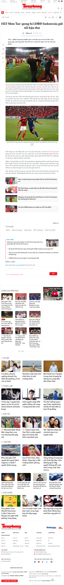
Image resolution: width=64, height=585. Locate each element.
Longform (51, 532)
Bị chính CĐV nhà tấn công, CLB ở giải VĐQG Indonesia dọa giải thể (31, 249)
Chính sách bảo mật (16, 567)
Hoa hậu (50, 543)
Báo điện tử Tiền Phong (32, 6)
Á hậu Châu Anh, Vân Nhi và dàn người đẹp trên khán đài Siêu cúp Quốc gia (31, 433)
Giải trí (6, 414)
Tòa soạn (4, 550)
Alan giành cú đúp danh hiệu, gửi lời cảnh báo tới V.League (20, 322)
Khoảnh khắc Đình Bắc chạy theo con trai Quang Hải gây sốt (10, 433)
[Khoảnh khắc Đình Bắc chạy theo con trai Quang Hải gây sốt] (11, 422)
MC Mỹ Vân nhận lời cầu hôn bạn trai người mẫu (52, 432)
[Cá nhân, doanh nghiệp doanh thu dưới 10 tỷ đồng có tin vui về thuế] (11, 366)
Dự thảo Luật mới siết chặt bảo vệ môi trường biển (31, 376)
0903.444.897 (6, 561)
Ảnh (26, 532)
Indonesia (39, 87)
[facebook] (59, 1)
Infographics (5, 535)
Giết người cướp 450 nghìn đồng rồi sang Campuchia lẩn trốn (31, 404)
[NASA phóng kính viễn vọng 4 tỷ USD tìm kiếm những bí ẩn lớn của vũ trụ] (8, 477)
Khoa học (38, 543)
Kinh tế (11, 12)
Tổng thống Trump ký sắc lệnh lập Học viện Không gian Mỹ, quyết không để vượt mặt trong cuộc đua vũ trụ (52, 464)
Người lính (56, 12)
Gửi (53, 273)
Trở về (3, 62)
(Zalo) (45, 552)
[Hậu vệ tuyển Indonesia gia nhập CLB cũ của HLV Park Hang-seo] (11, 180)
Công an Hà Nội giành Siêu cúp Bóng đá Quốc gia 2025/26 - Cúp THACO (20, 340)
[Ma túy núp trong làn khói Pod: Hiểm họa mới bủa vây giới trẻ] (53, 501)
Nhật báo (16, 532)
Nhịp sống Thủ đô (40, 546)
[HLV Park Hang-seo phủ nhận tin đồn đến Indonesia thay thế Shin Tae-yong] (11, 189)
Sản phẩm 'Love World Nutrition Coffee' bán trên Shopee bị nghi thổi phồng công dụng (9, 513)
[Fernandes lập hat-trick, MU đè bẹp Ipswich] (7, 314)
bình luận (56, 17)
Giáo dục (27, 543)
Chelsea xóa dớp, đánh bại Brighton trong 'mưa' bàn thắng (34, 304)
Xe (60, 12)
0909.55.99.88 (39, 552)
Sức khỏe (28, 12)
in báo (52, 17)
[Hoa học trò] (61, 528)
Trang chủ (2, 12)
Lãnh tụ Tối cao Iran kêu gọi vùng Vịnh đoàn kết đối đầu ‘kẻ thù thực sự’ (39, 485)
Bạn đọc (3, 546)
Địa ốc (22, 12)
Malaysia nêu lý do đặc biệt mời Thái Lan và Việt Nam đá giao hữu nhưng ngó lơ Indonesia (37, 198)
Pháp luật (44, 12)
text (49, 17)
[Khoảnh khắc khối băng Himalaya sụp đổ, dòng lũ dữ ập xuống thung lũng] (56, 477)
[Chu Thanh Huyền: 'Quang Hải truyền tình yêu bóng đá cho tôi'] (7, 330)
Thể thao (50, 12)
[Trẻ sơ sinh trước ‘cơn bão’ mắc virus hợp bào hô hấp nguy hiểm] (32, 501)
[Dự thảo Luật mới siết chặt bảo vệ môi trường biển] (32, 366)
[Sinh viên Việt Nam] (51, 528)
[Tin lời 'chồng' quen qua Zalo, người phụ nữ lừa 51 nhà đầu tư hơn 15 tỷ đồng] (53, 394)
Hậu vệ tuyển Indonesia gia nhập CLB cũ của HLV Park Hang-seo (37, 180)
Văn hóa (3, 543)
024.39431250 (6, 554)
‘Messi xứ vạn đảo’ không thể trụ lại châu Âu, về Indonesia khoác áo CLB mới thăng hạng (33, 253)
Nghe (3, 44)
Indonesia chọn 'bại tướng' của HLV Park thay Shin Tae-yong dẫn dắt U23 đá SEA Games (25, 243)
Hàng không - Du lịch (18, 546)
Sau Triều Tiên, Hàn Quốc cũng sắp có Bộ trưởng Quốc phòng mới (31, 461)
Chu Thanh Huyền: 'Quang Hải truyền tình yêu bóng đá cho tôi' (6, 339)
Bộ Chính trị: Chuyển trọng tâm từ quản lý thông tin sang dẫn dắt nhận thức (52, 377)
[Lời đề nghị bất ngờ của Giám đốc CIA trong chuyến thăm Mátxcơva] (24, 477)
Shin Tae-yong (52, 151)
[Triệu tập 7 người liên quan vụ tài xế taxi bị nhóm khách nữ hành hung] (11, 394)
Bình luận (3, 57)
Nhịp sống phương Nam (54, 546)
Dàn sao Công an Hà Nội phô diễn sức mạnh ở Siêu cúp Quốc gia (34, 322)
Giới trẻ (39, 12)
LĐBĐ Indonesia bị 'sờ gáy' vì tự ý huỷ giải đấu (24, 258)
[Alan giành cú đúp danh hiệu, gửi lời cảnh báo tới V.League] (21, 314)
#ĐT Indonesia (38, 230)
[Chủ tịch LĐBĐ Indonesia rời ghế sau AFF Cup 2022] (11, 208)
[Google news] (52, 562)
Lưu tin (3, 53)
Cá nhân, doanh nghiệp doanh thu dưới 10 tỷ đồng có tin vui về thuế (10, 377)
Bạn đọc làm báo (10, 581)
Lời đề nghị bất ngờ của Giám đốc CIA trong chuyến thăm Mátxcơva (23, 485)
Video (3, 532)
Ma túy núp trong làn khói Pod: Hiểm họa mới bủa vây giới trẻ (52, 510)
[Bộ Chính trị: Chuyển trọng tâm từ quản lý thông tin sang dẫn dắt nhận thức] (53, 366)
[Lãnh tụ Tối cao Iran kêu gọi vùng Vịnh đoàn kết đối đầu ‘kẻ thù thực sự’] (40, 477)
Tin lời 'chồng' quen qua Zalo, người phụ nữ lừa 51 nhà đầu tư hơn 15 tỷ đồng (52, 405)
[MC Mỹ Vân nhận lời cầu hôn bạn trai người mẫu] (53, 422)
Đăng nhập (8, 265)
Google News (60, 17)
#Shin (8, 230)
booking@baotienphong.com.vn (43, 554)
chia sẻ (45, 17)
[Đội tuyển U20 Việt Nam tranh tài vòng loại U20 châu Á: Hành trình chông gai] (7, 296)
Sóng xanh (17, 12)
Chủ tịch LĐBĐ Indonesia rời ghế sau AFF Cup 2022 (34, 207)
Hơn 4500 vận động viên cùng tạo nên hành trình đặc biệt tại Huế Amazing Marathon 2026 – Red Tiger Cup (34, 341)
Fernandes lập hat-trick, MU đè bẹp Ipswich (6, 323)
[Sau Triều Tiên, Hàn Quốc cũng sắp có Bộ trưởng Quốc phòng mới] (32, 450)
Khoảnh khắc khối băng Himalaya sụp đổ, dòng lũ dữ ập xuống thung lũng (55, 485)
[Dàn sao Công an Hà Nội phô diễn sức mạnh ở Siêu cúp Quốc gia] (35, 314)
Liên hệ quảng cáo (39, 550)
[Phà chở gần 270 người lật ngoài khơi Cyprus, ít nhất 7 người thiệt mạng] (11, 450)
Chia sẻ (3, 49)
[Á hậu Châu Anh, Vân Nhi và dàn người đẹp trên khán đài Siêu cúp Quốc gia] (32, 422)
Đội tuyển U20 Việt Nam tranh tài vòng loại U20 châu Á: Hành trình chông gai (6, 305)
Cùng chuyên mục (10, 291)
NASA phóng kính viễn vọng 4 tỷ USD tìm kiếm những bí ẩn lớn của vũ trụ (7, 485)
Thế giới (34, 12)
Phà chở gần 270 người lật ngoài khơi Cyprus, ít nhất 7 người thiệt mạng (10, 461)
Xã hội (6, 12)
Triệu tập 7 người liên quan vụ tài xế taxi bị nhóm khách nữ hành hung (10, 405)
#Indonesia (27, 230)
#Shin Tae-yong (17, 230)
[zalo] (48, 562)
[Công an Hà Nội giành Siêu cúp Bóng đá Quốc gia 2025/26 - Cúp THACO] (21, 330)
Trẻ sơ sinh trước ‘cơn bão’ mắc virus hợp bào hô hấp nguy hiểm (31, 512)
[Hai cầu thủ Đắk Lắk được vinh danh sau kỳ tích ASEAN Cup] (21, 296)
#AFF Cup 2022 (50, 230)
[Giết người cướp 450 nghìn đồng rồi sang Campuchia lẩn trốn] (32, 394)
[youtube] (62, 1)
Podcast (39, 532)
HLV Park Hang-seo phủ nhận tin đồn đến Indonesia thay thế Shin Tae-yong (37, 189)
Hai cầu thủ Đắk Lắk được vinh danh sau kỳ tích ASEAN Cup (20, 304)
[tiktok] (43, 562)
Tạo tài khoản (19, 265)
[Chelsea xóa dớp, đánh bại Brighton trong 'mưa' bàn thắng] (35, 296)
